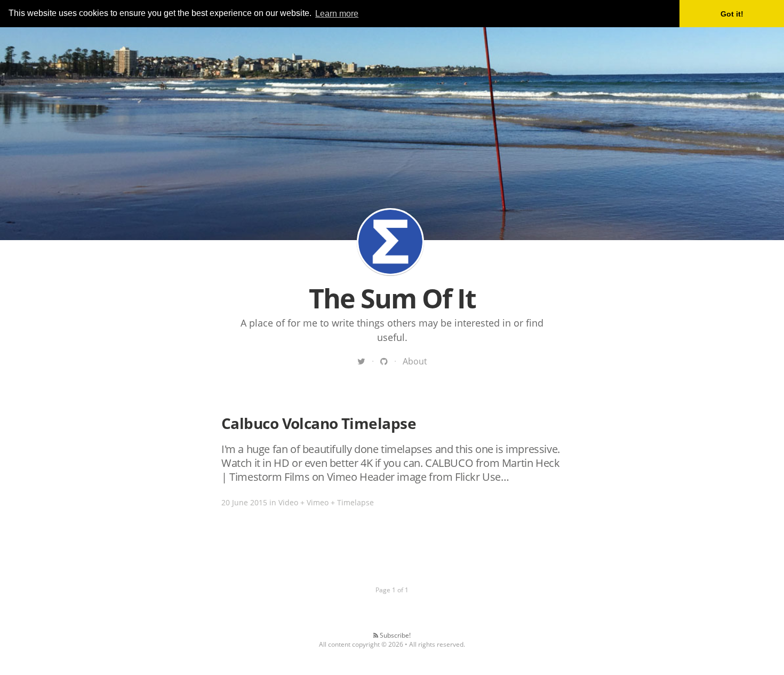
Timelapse (355, 502)
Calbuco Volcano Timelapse (318, 423)
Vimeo (318, 502)
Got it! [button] (732, 14)
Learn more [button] (336, 13)
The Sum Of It (390, 241)
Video (288, 502)
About (415, 361)
